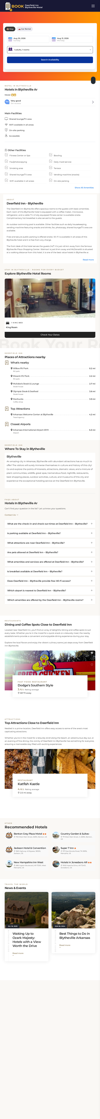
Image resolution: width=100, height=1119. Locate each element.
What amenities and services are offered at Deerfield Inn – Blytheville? (45, 562)
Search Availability (50, 59)
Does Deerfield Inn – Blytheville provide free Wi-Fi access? (39, 581)
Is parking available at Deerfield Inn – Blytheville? (34, 533)
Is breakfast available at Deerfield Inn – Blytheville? (34, 571)
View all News (85, 968)
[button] (92, 653)
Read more (88, 259)
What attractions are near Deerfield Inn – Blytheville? (36, 543)
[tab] (50, 524)
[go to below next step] (93, 79)
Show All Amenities (84, 187)
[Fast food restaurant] (50, 668)
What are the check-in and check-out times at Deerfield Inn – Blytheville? (47, 523)
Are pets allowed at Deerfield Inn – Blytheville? (32, 552)
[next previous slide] (9, 293)
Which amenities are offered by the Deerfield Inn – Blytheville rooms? (45, 600)
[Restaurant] (50, 766)
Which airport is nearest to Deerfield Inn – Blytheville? (36, 590)
